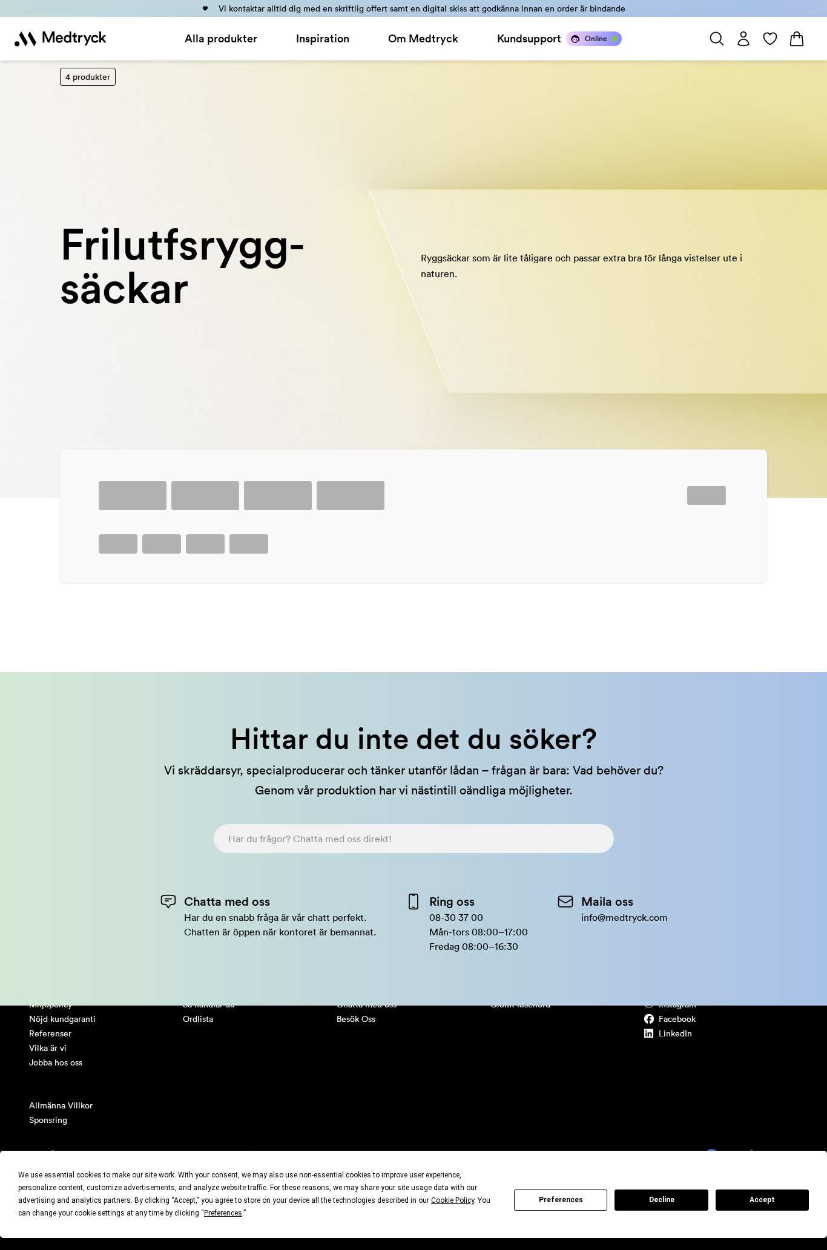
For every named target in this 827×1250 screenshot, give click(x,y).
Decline (661, 1200)
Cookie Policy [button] (452, 1200)
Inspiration (322, 38)
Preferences (561, 1200)
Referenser (50, 1033)
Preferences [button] (223, 1213)
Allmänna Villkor (61, 1105)
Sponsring (48, 1119)
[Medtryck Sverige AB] (61, 38)
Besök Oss (356, 1018)
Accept (762, 1200)
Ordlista (198, 1018)
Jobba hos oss (55, 1062)
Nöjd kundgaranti (62, 1018)
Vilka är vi (48, 1047)
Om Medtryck (423, 38)
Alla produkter (221, 38)
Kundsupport (529, 38)
